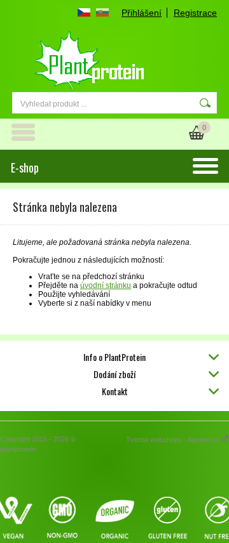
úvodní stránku (105, 285)
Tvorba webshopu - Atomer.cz (173, 439)
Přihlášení (141, 13)
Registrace (195, 13)
